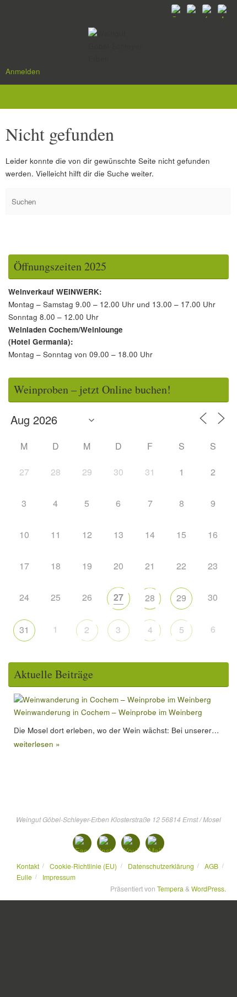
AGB (211, 866)
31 (24, 629)
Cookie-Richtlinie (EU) (83, 866)
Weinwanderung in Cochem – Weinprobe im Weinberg (108, 712)
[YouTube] (208, 10)
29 (181, 597)
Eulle (24, 877)
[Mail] (223, 10)
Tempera (170, 888)
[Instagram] (193, 10)
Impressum (59, 877)
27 (118, 597)
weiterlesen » (37, 744)
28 (150, 597)
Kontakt (28, 866)
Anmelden (23, 71)
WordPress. (208, 888)
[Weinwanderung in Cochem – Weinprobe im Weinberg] (112, 699)
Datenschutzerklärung (161, 866)
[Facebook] (177, 10)
